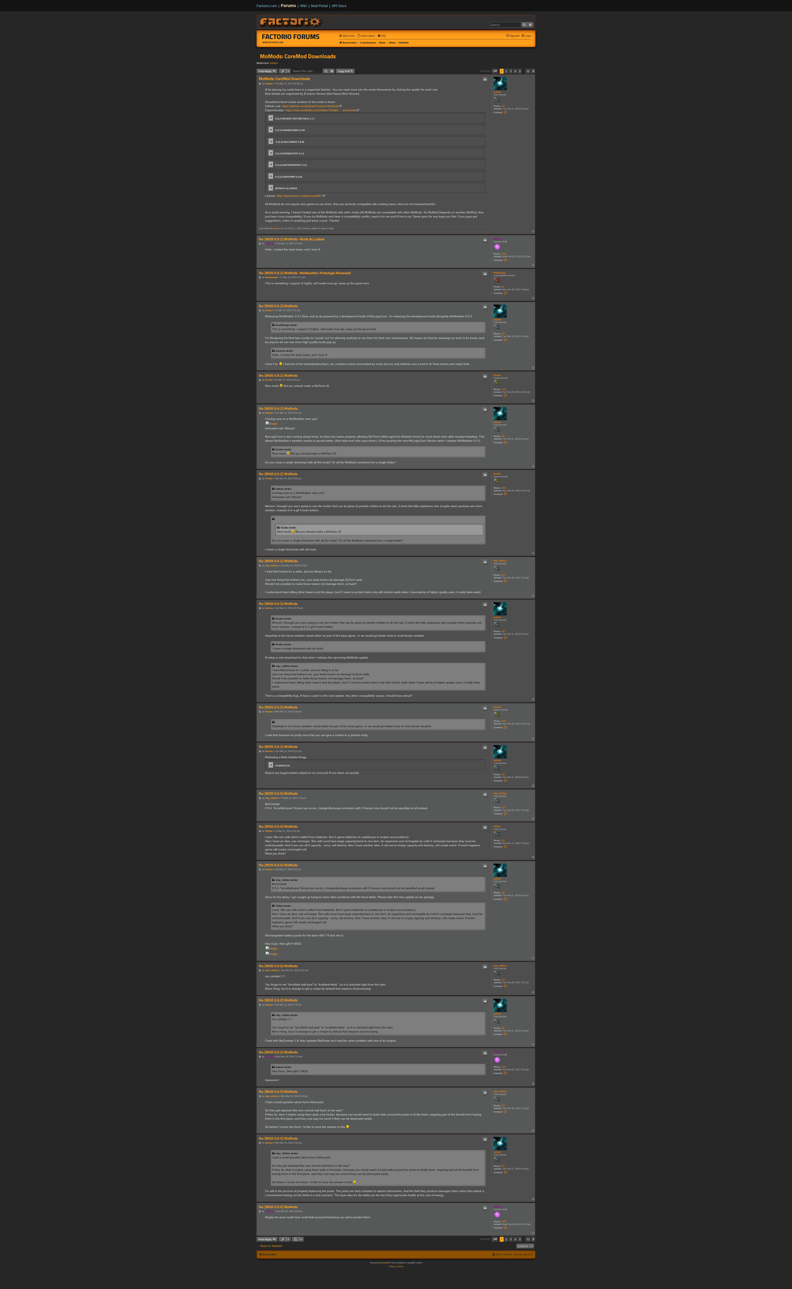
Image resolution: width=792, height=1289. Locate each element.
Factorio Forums (291, 36)
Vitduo (497, 826)
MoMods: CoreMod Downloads (298, 56)
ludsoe (274, 63)
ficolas (497, 375)
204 (503, 575)
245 (503, 106)
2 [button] (506, 71)
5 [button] (520, 71)
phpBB (385, 1263)
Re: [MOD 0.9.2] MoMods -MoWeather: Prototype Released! (305, 273)
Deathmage (500, 272)
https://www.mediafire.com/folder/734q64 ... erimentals (320, 110)
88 (502, 287)
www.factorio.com (272, 42)
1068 (503, 389)
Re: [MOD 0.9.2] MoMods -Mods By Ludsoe (292, 239)
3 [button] (511, 71)
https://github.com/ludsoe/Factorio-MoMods (310, 106)
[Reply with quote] (485, 79)
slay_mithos (500, 561)
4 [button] (515, 71)
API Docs (339, 6)
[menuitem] (366, 36)
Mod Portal (319, 6)
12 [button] (528, 71)
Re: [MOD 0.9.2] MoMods (278, 306)
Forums (288, 5)
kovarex (498, 239)
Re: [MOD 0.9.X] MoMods (278, 793)
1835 (503, 1067)
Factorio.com (267, 6)
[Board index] (292, 22)
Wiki (303, 6)
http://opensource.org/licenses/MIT (299, 195)
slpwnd (498, 1052)
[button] (495, 71)
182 (503, 840)
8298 (503, 254)
